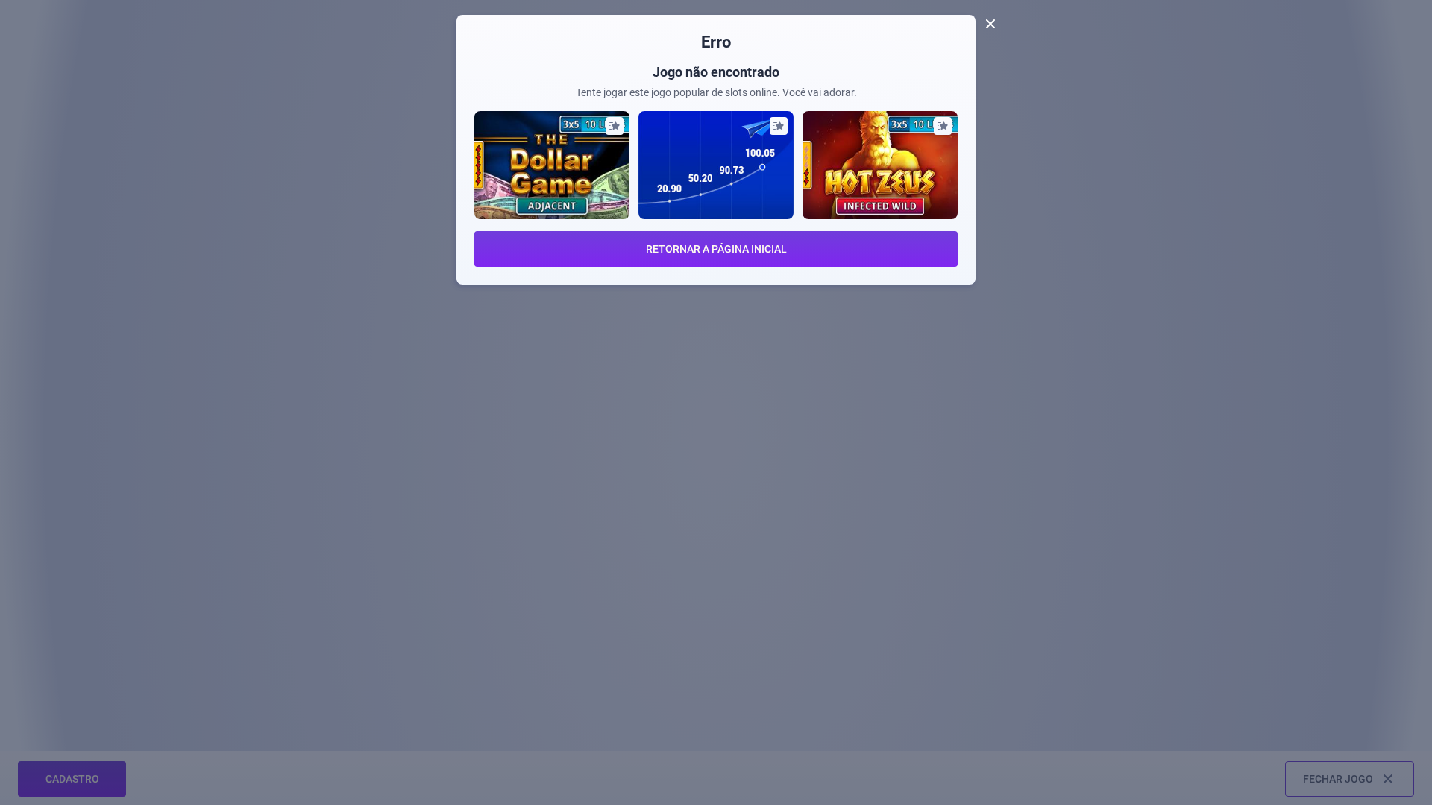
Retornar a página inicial (716, 249)
